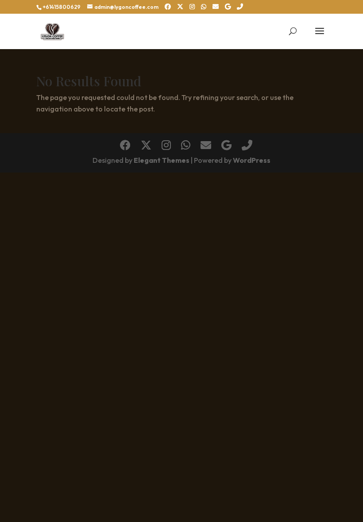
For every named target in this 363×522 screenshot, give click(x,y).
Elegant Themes (161, 160)
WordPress (251, 160)
